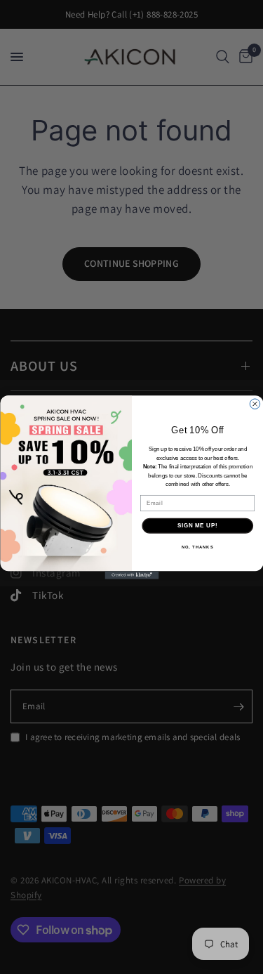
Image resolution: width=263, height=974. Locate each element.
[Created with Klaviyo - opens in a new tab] (131, 575)
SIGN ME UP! (197, 525)
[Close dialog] (254, 404)
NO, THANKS (197, 546)
